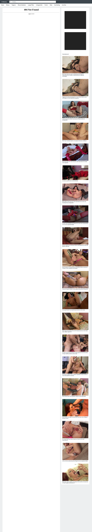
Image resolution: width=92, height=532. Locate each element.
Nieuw (7, 5)
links (51, 5)
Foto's (46, 5)
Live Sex (64, 5)
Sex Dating (57, 5)
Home (2, 5)
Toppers (14, 5)
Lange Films (31, 5)
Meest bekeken (22, 5)
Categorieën (39, 5)
